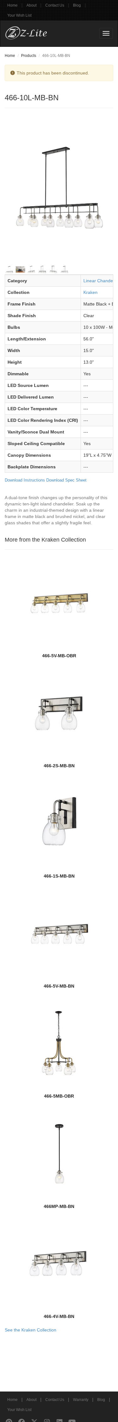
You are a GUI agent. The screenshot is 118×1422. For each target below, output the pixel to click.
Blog (77, 5)
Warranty (80, 1399)
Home (12, 5)
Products (28, 55)
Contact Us (54, 5)
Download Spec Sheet (66, 480)
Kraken (90, 292)
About (31, 5)
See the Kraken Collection (30, 1329)
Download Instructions (25, 480)
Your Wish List (19, 15)
